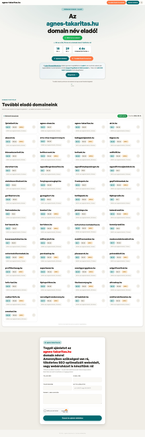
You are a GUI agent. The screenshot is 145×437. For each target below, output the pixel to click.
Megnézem (71, 75)
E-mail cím (76, 376)
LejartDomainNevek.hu (53, 65)
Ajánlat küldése (133, 2)
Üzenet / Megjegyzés (51, 392)
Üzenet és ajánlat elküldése (72, 418)
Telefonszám (48, 384)
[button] (58, 50)
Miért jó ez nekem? (73, 38)
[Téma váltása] (141, 2)
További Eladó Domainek (116, 2)
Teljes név (47, 376)
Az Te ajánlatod (79, 384)
